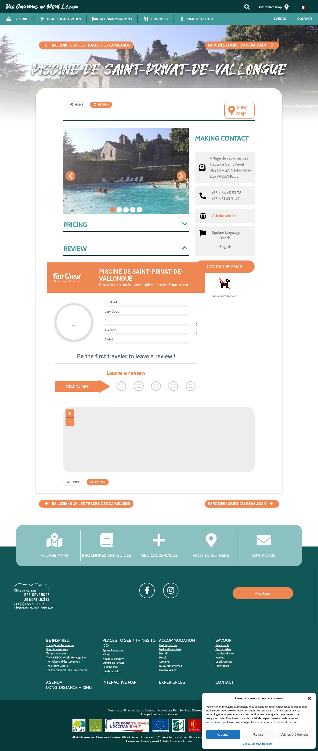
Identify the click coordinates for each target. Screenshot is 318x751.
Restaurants (222, 645)
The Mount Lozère (57, 665)
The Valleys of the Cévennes (63, 661)
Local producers (224, 653)
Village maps (54, 555)
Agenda (54, 682)
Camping (164, 661)
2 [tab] (119, 209)
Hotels (163, 657)
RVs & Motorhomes (170, 665)
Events (280, 19)
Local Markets (223, 661)
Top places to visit (56, 653)
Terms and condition (182, 737)
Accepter (223, 734)
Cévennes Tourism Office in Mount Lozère (123, 737)
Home (79, 104)
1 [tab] (112, 209)
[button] (309, 698)
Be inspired (58, 640)
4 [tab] (132, 209)
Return (103, 104)
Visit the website (224, 216)
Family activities (112, 671)
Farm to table (223, 649)
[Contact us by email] (35, 608)
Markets (220, 657)
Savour (223, 640)
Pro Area (262, 593)
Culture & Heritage (113, 662)
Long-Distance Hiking (69, 687)
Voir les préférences (295, 734)
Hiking (106, 654)
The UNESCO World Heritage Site (66, 657)
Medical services (159, 555)
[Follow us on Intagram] (170, 590)
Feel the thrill (110, 666)
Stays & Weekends (57, 649)
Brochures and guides (106, 555)
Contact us (263, 555)
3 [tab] (126, 209)
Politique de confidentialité (257, 743)
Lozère (187, 741)
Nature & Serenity (113, 658)
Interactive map (119, 682)
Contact (304, 19)
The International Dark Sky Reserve (66, 669)
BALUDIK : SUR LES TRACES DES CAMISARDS (91, 45)
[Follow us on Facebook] (146, 590)
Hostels (163, 653)
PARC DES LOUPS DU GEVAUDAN (237, 45)
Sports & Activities (113, 650)
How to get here (211, 555)
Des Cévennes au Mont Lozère (42, 6)
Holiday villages (168, 669)
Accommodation (177, 640)
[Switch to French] (303, 7)
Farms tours (222, 665)
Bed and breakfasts (170, 649)
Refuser (259, 734)
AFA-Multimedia (170, 741)
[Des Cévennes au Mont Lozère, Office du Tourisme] (32, 600)
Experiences (172, 682)
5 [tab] (139, 209)
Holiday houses (168, 645)
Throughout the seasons (60, 645)
